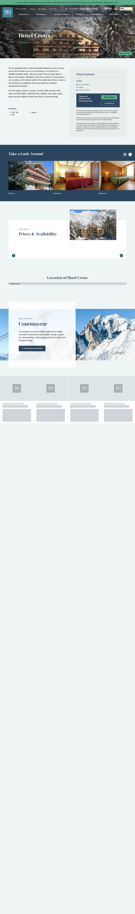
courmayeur (35, 30)
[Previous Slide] (14, 248)
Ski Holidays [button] (40, 14)
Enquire (32, 9)
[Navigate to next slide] (130, 154)
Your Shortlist (22, 9)
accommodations (49, 30)
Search (53, 9)
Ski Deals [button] (79, 14)
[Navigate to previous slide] (125, 154)
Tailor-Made (113, 14)
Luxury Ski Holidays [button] (60, 14)
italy (27, 30)
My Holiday (42, 9)
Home (21, 30)
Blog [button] (125, 14)
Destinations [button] (23, 14)
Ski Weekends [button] (96, 14)
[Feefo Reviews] (126, 9)
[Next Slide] (121, 248)
